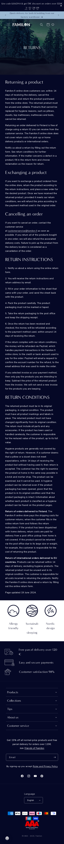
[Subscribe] (54, 757)
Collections (14, 700)
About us (12, 717)
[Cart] (48, 24)
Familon (39, 836)
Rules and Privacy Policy (45, 766)
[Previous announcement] (5, 15)
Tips (9, 709)
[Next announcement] (58, 15)
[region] (32, 5)
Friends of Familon (34, 748)
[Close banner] (61, 5)
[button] (8, 24)
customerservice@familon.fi (22, 230)
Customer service (18, 725)
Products (12, 692)
